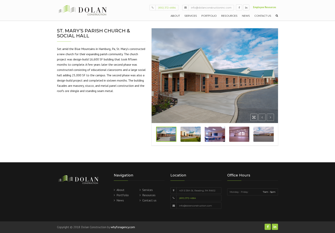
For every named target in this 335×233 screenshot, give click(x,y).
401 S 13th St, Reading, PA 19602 (197, 190)
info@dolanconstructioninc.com (211, 7)
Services (190, 15)
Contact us (262, 15)
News (246, 15)
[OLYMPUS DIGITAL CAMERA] (166, 134)
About (175, 15)
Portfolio (209, 15)
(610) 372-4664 (167, 7)
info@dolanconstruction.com (195, 205)
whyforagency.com (123, 227)
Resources (229, 15)
